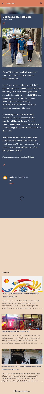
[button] (3, 23)
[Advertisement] (22, 243)
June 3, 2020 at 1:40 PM (22, 177)
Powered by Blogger (23, 391)
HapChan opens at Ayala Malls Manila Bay (15, 331)
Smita (11, 177)
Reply (11, 183)
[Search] (41, 3)
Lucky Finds (10, 3)
